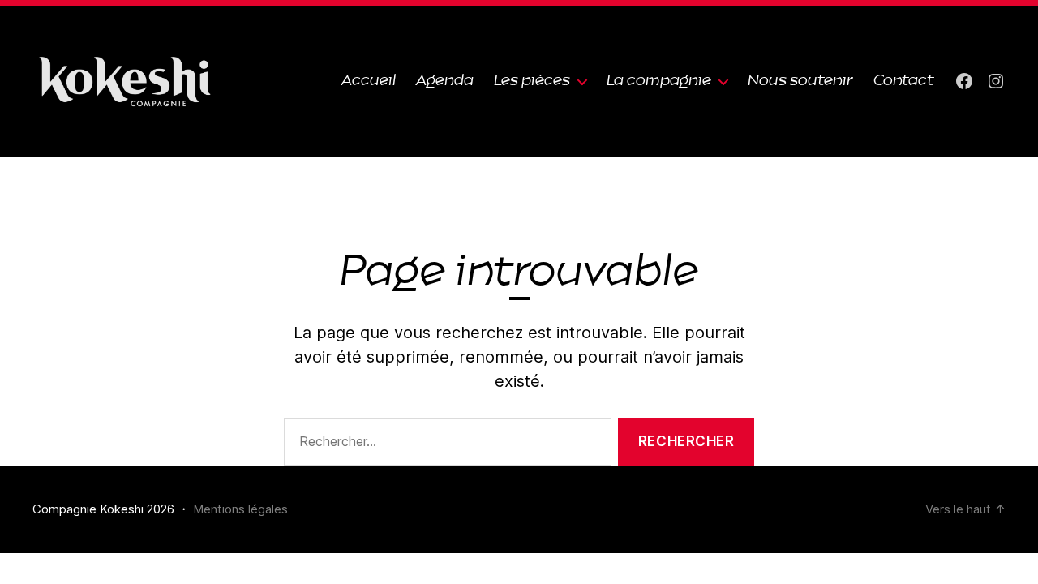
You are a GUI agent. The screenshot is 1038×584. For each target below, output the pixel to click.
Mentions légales (240, 509)
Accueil (368, 80)
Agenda (445, 80)
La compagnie (659, 80)
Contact (903, 80)
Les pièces (532, 80)
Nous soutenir (800, 80)
